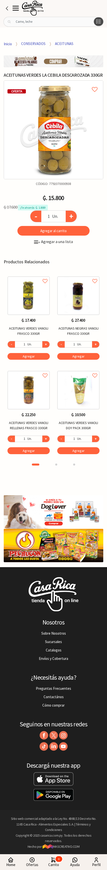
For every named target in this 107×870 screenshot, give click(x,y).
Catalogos (53, 650)
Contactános (54, 696)
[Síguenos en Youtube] (63, 746)
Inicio (8, 43)
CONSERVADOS (33, 43)
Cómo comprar (53, 705)
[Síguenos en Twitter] (53, 735)
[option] (53, 130)
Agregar (29, 356)
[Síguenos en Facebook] (44, 735)
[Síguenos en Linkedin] (53, 746)
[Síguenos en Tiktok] (44, 746)
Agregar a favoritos (28, 275)
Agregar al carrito (53, 230)
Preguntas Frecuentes (53, 688)
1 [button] (36, 464)
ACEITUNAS (64, 43)
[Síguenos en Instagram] (63, 735)
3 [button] (74, 464)
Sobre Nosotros (53, 633)
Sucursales (53, 641)
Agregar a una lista (55, 241)
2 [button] (56, 464)
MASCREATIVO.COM (66, 846)
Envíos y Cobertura (53, 658)
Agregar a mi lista (53, 84)
